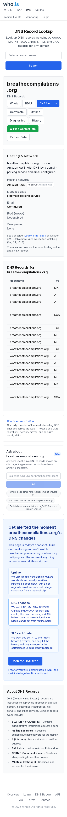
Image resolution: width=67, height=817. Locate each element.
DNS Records (48, 103)
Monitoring (31, 17)
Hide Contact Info (24, 129)
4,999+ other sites (35, 235)
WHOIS (7, 9)
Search (33, 65)
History (36, 120)
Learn (27, 794)
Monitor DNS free (25, 661)
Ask (33, 484)
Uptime (39, 9)
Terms (31, 800)
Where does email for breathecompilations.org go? (33, 493)
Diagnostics (17, 120)
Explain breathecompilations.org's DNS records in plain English (33, 507)
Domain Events (12, 17)
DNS (28, 9)
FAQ (20, 800)
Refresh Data (18, 137)
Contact (45, 800)
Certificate (17, 112)
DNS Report (43, 794)
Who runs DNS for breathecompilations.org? (31, 500)
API (57, 794)
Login (46, 17)
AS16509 (40, 184)
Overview (13, 794)
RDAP (19, 9)
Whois (14, 103)
